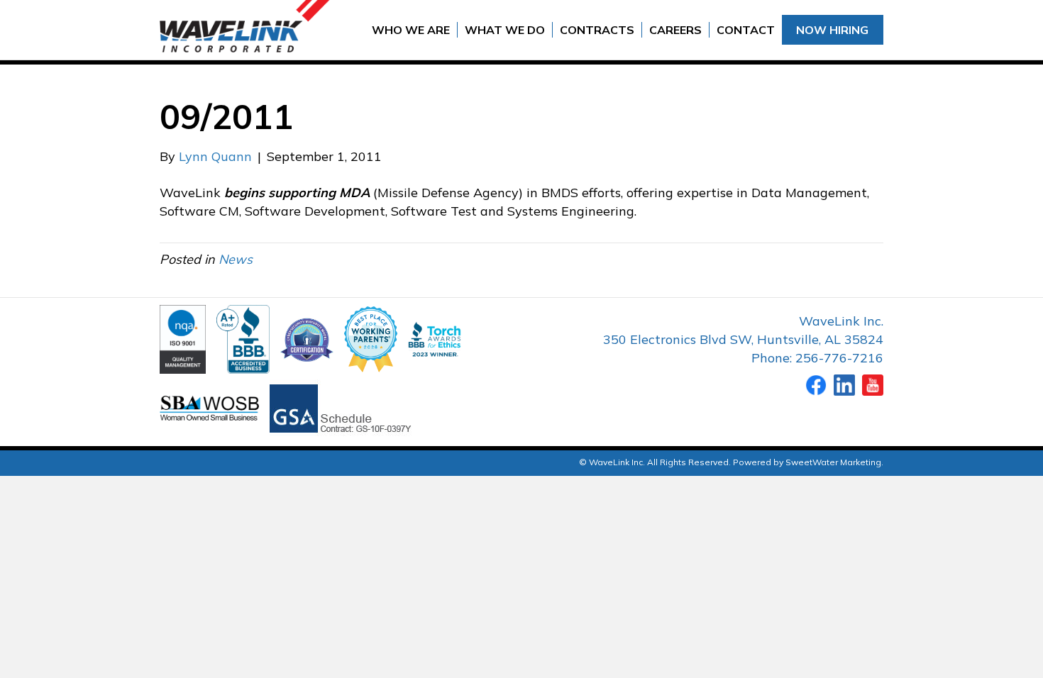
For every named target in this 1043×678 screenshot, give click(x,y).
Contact (746, 30)
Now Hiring (832, 30)
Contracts (597, 30)
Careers (675, 30)
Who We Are (411, 30)
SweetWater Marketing (833, 462)
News (236, 259)
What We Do (505, 30)
